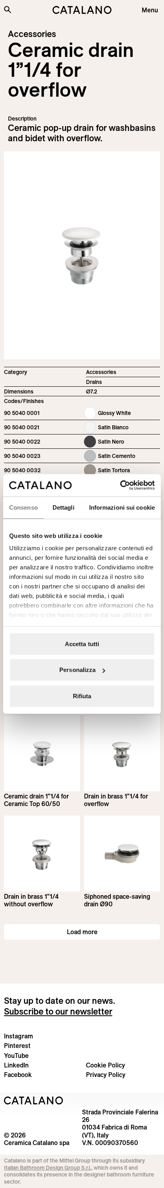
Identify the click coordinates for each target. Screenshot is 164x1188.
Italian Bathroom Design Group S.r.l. (47, 1167)
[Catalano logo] (82, 10)
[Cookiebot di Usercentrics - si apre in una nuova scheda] (120, 485)
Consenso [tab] (23, 507)
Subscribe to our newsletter (58, 1011)
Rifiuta (82, 695)
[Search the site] (7, 9)
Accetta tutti (82, 643)
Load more (82, 932)
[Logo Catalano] (33, 1100)
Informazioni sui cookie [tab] (122, 507)
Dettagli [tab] (63, 507)
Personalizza (77, 669)
